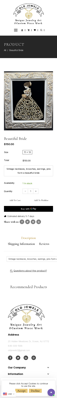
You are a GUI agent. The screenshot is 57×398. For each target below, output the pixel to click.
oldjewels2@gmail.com (19, 350)
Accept (21, 390)
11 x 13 (27, 152)
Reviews (44, 244)
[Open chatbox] (51, 392)
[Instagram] (34, 357)
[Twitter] (18, 357)
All (5, 50)
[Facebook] (10, 357)
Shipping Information (21, 244)
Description (28, 238)
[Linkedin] (26, 357)
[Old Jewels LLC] (28, 13)
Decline (35, 390)
